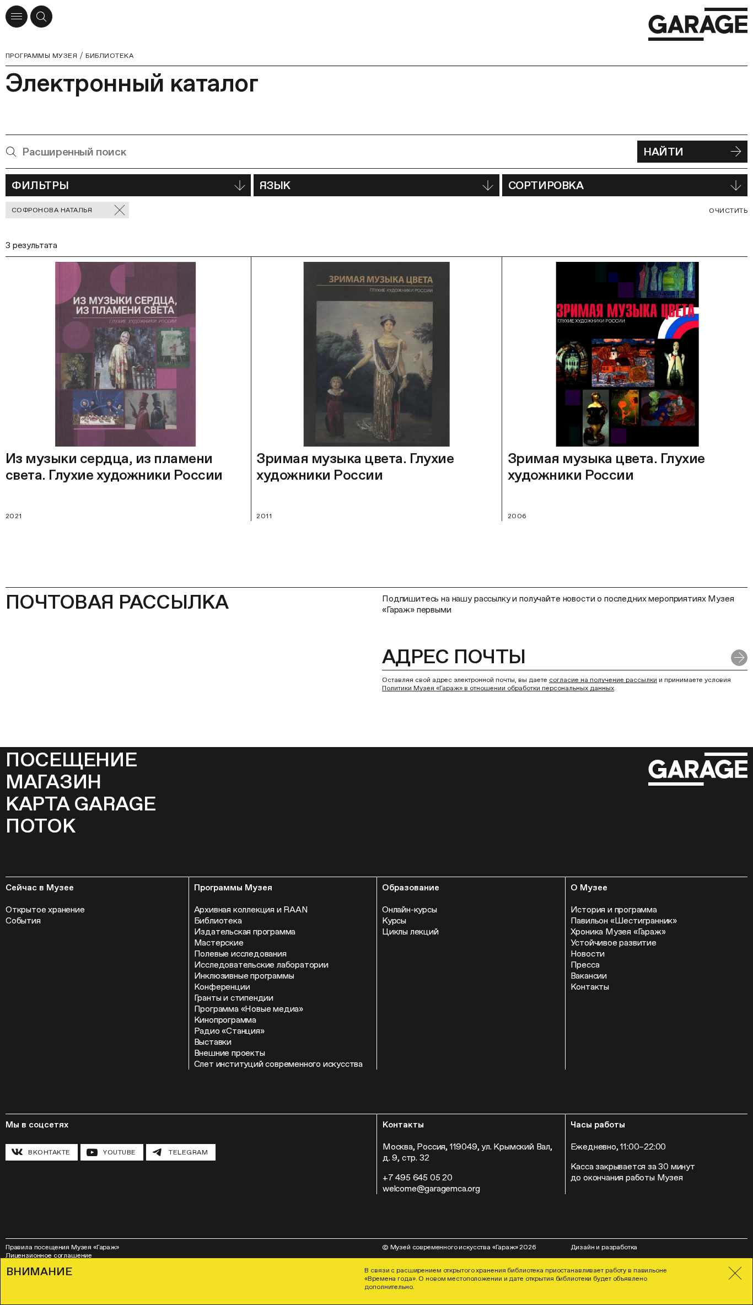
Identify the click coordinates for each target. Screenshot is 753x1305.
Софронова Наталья (52, 210)
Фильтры (40, 185)
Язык (275, 185)
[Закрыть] (735, 1273)
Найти (663, 151)
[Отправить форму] (739, 657)
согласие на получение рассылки (603, 680)
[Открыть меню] (17, 17)
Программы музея (41, 56)
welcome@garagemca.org (431, 1188)
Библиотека (109, 56)
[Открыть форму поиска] (41, 17)
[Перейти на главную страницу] (697, 25)
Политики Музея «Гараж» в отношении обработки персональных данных (498, 688)
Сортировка (546, 185)
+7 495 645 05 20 (418, 1177)
